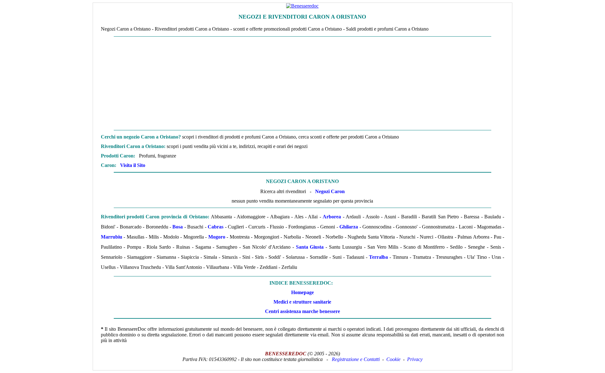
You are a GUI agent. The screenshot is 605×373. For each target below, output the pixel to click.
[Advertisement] (302, 83)
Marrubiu (111, 237)
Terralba (378, 257)
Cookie (393, 359)
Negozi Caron (330, 191)
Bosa (177, 226)
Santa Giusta (310, 247)
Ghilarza (348, 226)
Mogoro (216, 237)
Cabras (215, 226)
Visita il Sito (132, 165)
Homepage (302, 292)
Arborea (332, 216)
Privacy (415, 359)
